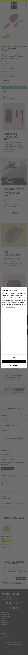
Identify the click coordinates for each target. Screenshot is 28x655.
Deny (14, 357)
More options (14, 365)
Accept (13, 361)
